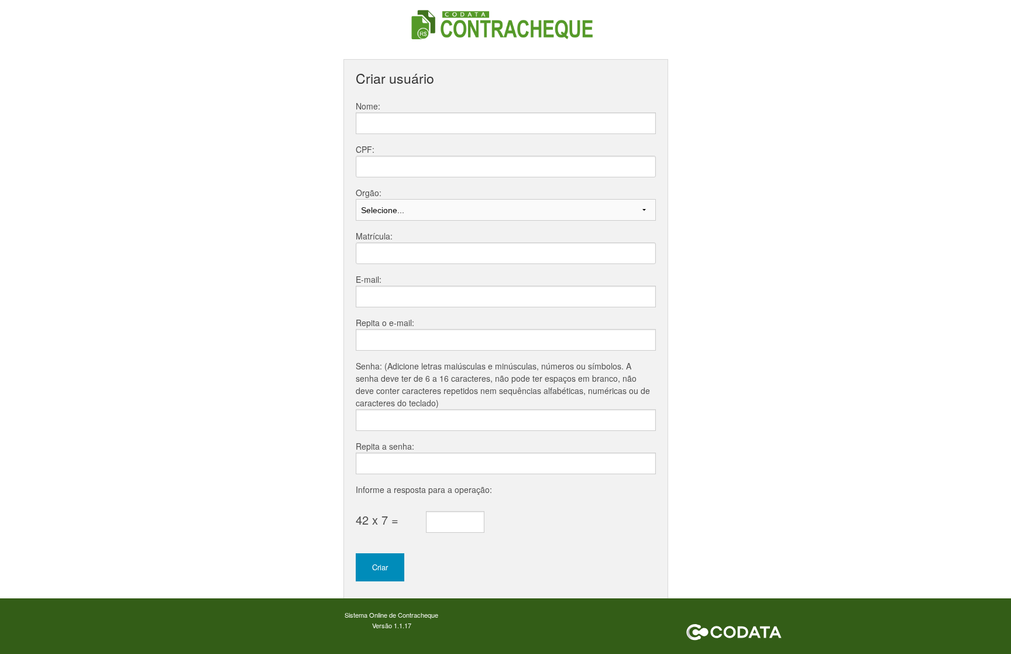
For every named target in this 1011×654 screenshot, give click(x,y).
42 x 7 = (377, 519)
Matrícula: (374, 236)
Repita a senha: (385, 446)
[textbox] (506, 166)
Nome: (368, 106)
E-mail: (368, 279)
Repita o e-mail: (385, 322)
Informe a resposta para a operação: (424, 489)
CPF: (365, 149)
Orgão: (368, 192)
